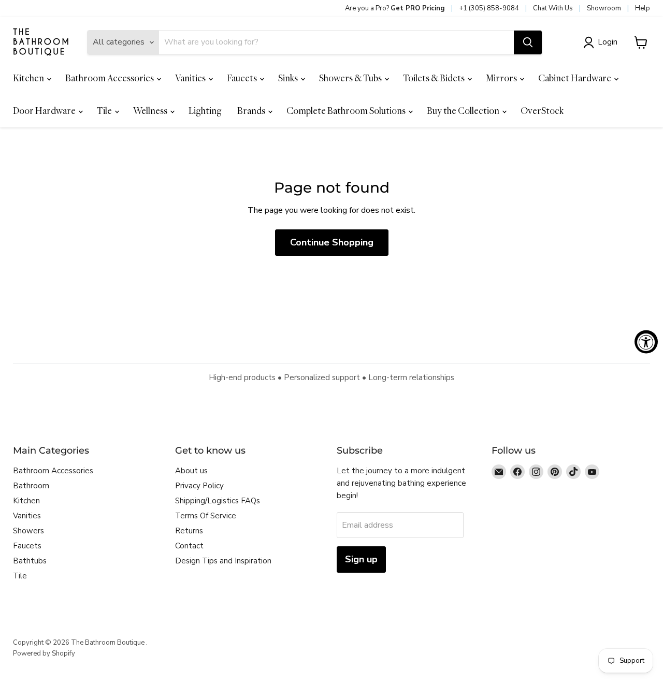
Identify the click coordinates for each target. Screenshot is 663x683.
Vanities (191, 78)
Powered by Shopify (44, 653)
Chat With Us (553, 8)
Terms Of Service (205, 516)
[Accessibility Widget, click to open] (646, 341)
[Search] (528, 42)
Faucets (242, 78)
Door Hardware (45, 111)
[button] (602, 42)
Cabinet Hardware (575, 78)
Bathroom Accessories (110, 78)
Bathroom (31, 486)
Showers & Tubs (351, 78)
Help (642, 8)
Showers (28, 531)
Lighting (205, 111)
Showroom (604, 8)
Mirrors (502, 78)
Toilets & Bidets (434, 78)
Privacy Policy (199, 486)
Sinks (288, 78)
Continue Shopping (331, 242)
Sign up (361, 559)
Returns (189, 531)
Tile (105, 111)
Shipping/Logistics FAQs (217, 501)
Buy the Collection (464, 111)
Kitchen (29, 78)
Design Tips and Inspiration (223, 561)
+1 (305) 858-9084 (489, 8)
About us (191, 471)
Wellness (151, 111)
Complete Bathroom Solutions (346, 111)
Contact (189, 546)
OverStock (542, 111)
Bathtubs (30, 561)
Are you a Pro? (395, 8)
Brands (252, 111)
